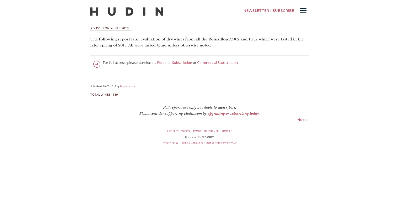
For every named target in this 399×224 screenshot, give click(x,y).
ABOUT (197, 131)
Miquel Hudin (127, 86)
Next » (303, 120)
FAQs (234, 142)
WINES (185, 131)
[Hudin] (126, 14)
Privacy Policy (170, 142)
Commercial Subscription (217, 62)
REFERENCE (211, 131)
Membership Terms (217, 142)
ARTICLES (173, 131)
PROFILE (227, 131)
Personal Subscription (174, 62)
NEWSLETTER (256, 11)
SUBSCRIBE (283, 11)
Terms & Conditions (191, 142)
